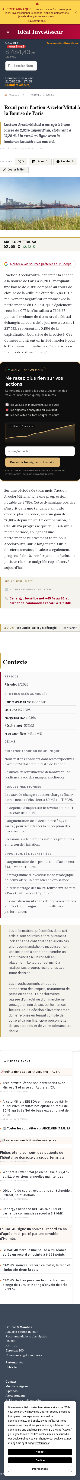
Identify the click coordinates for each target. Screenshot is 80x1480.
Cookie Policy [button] (20, 1438)
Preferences (40, 1468)
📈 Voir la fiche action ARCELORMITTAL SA (30, 1072)
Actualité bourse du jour (22, 1331)
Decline (40, 1460)
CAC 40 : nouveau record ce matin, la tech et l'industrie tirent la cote (36, 1267)
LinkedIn (42, 161)
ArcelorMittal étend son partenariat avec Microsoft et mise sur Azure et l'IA (34, 1085)
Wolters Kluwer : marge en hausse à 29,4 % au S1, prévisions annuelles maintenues (36, 1174)
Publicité (11, 1367)
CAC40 (10, 1341)
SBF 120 (11, 1345)
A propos (11, 1391)
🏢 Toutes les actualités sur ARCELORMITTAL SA (36, 1128)
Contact (11, 1381)
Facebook (67, 161)
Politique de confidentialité (23, 1400)
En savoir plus (37, 21)
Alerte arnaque (16, 1395)
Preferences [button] (42, 1443)
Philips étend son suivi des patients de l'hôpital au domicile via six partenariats (32, 1154)
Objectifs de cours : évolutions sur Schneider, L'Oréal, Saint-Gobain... (37, 1192)
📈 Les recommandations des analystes (28, 1140)
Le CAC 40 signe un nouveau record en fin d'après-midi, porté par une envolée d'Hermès (33, 1234)
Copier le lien (16, 169)
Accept (40, 1451)
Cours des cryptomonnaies (24, 1355)
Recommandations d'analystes (26, 1336)
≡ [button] (7, 32)
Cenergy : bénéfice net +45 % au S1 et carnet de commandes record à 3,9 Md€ (33, 1211)
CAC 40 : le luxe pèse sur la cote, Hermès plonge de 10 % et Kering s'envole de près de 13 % (35, 1284)
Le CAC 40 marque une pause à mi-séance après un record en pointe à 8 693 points (35, 1252)
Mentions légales (17, 1386)
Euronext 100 (15, 1350)
